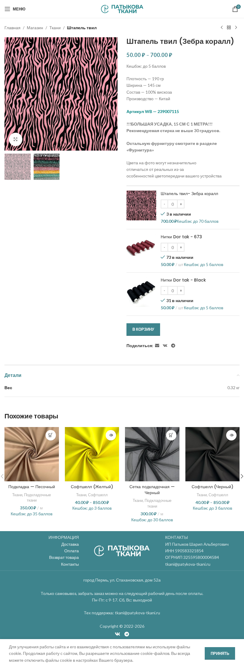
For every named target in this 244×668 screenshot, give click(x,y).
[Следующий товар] (236, 27)
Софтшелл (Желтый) (92, 487)
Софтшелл (98, 494)
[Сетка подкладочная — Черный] (152, 454)
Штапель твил (82, 27)
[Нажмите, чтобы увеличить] (15, 139)
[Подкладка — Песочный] (31, 454)
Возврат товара (64, 557)
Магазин (35, 27)
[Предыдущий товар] (221, 27)
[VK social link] (165, 346)
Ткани (55, 27)
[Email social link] (157, 346)
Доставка (70, 544)
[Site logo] (122, 8)
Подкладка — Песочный (31, 487)
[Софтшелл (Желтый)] (92, 454)
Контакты (70, 564)
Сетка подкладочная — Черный (152, 490)
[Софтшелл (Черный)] (212, 454)
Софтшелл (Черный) (212, 487)
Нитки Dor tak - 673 (181, 237)
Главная (12, 27)
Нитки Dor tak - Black (183, 280)
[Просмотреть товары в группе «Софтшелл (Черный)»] (231, 435)
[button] (10, 94)
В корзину (143, 329)
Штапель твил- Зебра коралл (189, 194)
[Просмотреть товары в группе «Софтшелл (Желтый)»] (111, 435)
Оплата (71, 550)
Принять (220, 653)
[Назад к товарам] (228, 27)
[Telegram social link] (173, 346)
